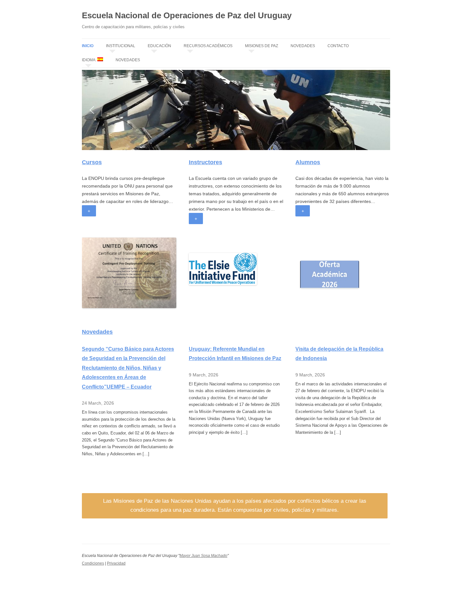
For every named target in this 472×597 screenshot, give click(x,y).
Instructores (205, 162)
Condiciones (93, 563)
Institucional (120, 46)
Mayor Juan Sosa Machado (203, 555)
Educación (159, 46)
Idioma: (89, 60)
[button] (92, 110)
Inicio (87, 46)
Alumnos (307, 162)
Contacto (338, 46)
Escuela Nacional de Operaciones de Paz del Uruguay (187, 15)
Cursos (92, 162)
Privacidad (116, 563)
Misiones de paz (261, 46)
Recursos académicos (208, 46)
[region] (236, 110)
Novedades (303, 46)
